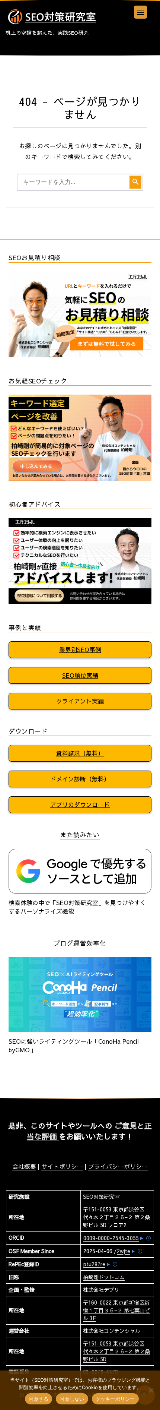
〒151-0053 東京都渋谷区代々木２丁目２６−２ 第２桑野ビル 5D (116, 1351)
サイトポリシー (62, 1166)
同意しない (72, 1399)
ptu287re (94, 1264)
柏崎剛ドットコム (104, 1277)
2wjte (123, 1251)
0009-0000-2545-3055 (111, 1238)
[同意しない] (150, 1390)
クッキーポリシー (115, 1399)
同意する (38, 1399)
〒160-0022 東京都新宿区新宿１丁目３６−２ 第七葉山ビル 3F (116, 1310)
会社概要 (24, 1166)
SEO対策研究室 (101, 1196)
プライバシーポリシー (118, 1166)
